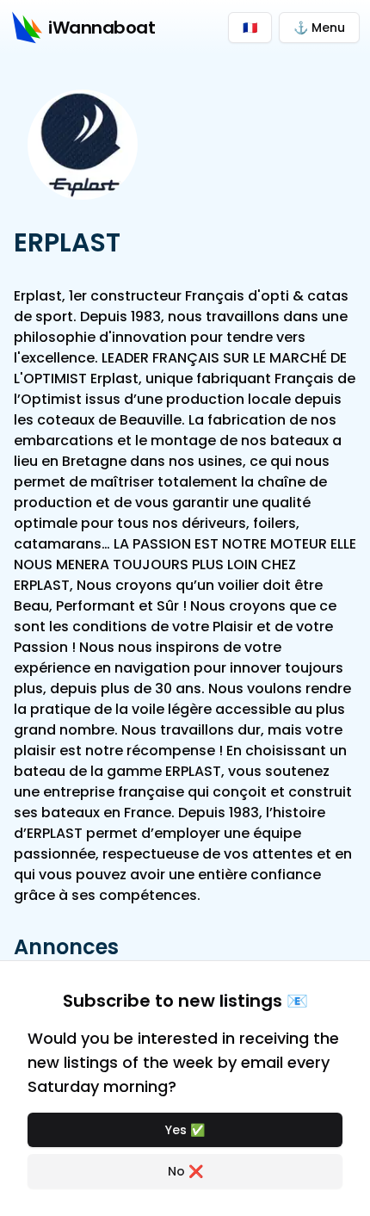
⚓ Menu (319, 27)
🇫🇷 (250, 27)
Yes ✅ (185, 1129)
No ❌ (185, 1171)
